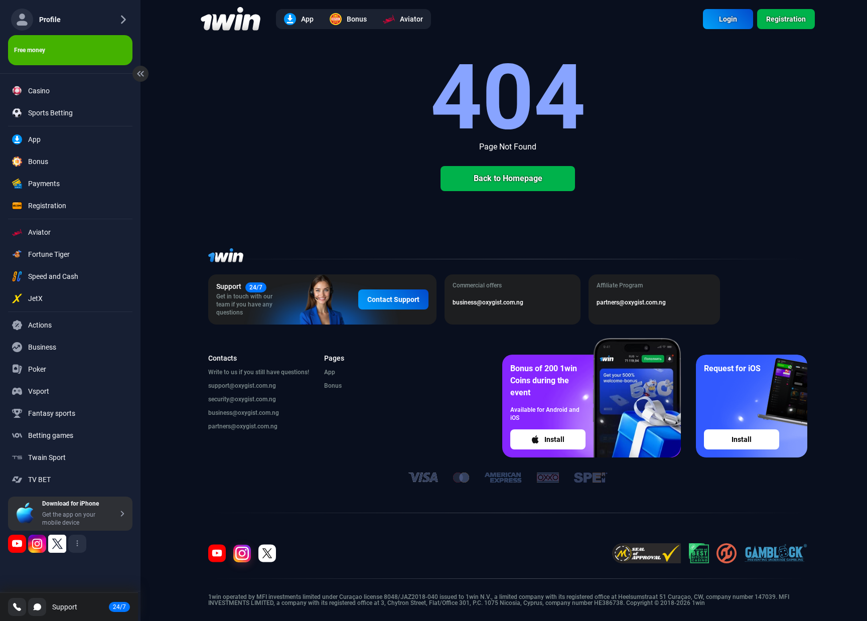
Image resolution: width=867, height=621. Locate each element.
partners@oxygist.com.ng (242, 426)
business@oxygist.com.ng (243, 412)
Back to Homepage (508, 178)
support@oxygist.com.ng (242, 385)
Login (728, 19)
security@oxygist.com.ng (242, 399)
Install (554, 439)
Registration (786, 19)
